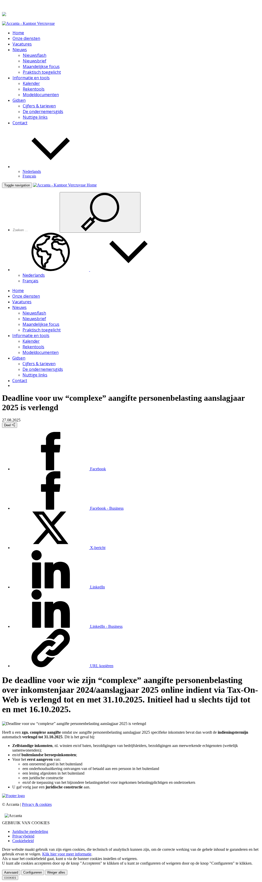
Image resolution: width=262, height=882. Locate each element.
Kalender (31, 83)
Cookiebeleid (23, 841)
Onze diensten (26, 38)
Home (18, 33)
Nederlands (32, 171)
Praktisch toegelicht (42, 72)
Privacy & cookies (37, 804)
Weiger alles (56, 872)
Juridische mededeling (30, 831)
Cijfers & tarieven (39, 106)
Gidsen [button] (19, 100)
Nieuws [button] (20, 49)
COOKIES (10, 877)
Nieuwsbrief (34, 61)
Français (29, 176)
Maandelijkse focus (41, 66)
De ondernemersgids (43, 111)
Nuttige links (35, 117)
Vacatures (22, 44)
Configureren (32, 872)
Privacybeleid (23, 836)
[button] (50, 166)
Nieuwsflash (34, 55)
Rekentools (34, 89)
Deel (8, 425)
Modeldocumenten (41, 94)
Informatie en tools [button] (31, 78)
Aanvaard (11, 872)
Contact (20, 123)
